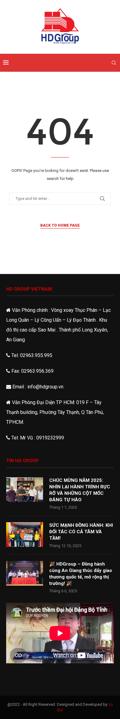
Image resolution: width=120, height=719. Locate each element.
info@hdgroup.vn (45, 387)
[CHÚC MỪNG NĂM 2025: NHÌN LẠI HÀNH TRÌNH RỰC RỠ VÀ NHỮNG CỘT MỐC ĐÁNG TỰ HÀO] (24, 489)
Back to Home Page (60, 225)
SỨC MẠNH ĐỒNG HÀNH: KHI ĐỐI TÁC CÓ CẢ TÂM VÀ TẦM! (81, 531)
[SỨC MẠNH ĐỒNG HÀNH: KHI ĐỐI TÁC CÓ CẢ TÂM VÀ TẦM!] (24, 534)
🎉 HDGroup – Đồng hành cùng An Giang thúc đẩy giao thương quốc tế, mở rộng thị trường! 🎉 (80, 573)
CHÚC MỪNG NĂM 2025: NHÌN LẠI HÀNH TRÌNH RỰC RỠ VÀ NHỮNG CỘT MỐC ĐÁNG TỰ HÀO (79, 490)
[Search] (114, 63)
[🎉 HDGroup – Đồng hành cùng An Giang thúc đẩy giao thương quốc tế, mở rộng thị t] (24, 573)
